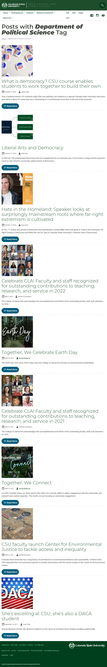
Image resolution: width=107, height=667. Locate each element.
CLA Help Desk (39, 645)
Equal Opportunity (23, 650)
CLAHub (30, 645)
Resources (7, 18)
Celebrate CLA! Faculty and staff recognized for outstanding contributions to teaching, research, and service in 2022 (50, 285)
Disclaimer (5, 655)
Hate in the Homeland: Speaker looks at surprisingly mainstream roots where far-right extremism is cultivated (52, 214)
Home (4, 39)
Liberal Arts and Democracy (32, 147)
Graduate (30, 13)
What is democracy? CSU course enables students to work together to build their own (51, 84)
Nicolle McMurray (23, 358)
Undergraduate (17, 13)
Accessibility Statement (51, 650)
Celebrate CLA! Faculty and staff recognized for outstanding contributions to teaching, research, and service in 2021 (50, 416)
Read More (13, 107)
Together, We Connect (27, 482)
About (5, 13)
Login (11, 655)
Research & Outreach (45, 13)
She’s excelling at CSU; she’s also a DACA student (47, 616)
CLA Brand (22, 645)
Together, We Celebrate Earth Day (39, 352)
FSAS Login (14, 645)
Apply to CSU (6, 650)
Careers (13, 650)
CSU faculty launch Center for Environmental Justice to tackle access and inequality (52, 547)
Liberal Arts (5, 645)
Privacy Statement (37, 650)
